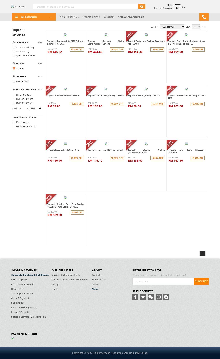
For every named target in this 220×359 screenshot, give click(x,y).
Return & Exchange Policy (24, 307)
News (95, 288)
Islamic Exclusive (69, 16)
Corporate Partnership (22, 284)
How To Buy (17, 288)
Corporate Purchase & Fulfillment (30, 275)
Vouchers (109, 16)
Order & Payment (20, 298)
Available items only (26, 126)
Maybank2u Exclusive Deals (66, 275)
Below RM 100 (23, 95)
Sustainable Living (25, 47)
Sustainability (23, 51)
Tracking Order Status (22, 293)
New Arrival (22, 81)
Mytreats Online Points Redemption (70, 279)
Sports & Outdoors (25, 55)
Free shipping (23, 122)
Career (95, 284)
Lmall (54, 288)
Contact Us (97, 275)
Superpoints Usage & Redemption (28, 316)
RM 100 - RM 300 (24, 99)
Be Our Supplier (19, 279)
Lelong (55, 284)
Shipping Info (18, 302)
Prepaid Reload (91, 16)
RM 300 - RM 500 (24, 103)
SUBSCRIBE (201, 281)
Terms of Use (98, 279)
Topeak (20, 68)
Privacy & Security (20, 312)
